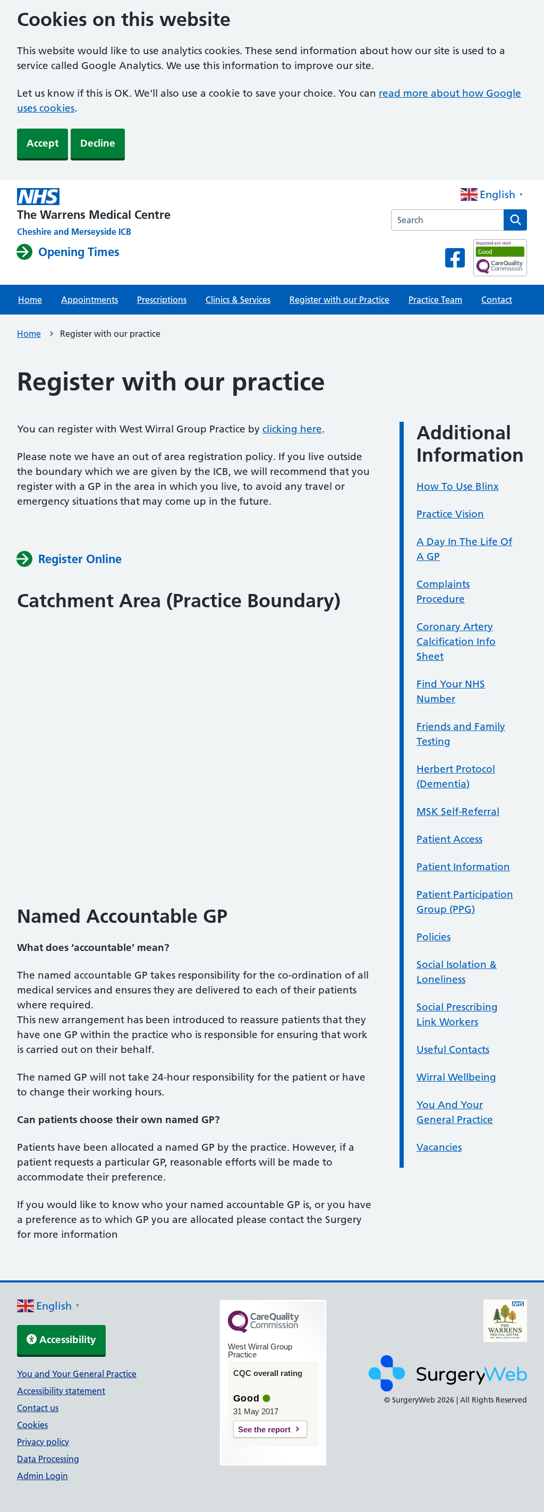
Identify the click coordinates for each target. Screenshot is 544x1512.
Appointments (89, 299)
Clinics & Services (238, 299)
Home (30, 299)
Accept (42, 143)
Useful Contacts (452, 1049)
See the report (264, 1429)
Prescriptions (161, 299)
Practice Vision (450, 514)
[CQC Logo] (263, 1330)
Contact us (37, 1408)
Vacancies (439, 1147)
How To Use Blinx (457, 486)
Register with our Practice (339, 299)
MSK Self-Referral (457, 811)
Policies (433, 937)
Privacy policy (43, 1442)
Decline (97, 143)
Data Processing (48, 1459)
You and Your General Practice (77, 1374)
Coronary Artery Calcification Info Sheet (456, 641)
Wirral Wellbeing (456, 1077)
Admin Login (42, 1476)
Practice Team (435, 299)
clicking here (292, 429)
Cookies (32, 1425)
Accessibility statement (61, 1391)
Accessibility (66, 1339)
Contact (496, 299)
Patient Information (463, 867)
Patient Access (449, 839)
